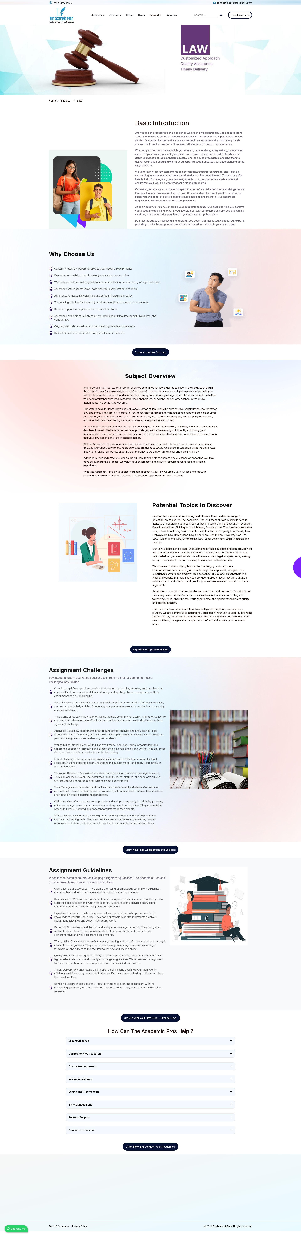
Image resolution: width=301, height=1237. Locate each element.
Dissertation (107, 1205)
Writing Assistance (80, 1079)
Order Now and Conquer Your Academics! (150, 1146)
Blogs (141, 14)
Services (97, 14)
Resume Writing (160, 1211)
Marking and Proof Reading (166, 1192)
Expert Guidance (79, 1040)
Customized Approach (82, 1066)
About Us (53, 1185)
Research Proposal (110, 1217)
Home (52, 100)
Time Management (80, 1104)
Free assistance (240, 15)
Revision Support (79, 1117)
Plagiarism (157, 1185)
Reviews (171, 14)
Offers (129, 14)
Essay (104, 1185)
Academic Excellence (82, 1130)
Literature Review (110, 1211)
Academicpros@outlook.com (222, 1185)
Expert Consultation (162, 1205)
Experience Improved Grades (150, 649)
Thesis (104, 1192)
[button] (221, 15)
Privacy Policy (79, 1226)
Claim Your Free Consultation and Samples (150, 849)
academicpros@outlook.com (234, 2)
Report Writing (108, 1198)
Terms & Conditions (59, 1226)
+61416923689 (62, 2)
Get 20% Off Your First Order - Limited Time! (150, 1018)
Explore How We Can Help (150, 352)
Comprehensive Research (85, 1053)
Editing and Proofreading (84, 1091)
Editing (155, 1198)
